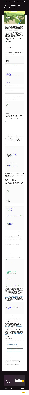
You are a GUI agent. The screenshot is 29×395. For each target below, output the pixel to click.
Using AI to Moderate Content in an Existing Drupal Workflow (15, 348)
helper (13, 297)
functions (15, 297)
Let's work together (8, 381)
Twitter (18, 388)
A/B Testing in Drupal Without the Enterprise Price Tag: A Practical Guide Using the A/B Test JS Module (14, 346)
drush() (8, 297)
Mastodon (22, 388)
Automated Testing (10, 338)
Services (12, 1)
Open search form (24, 1)
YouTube (23, 388)
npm (21, 65)
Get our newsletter (17, 379)
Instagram (20, 388)
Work (20, 1)
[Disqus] (14, 362)
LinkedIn (21, 388)
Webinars (18, 1)
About (9, 1)
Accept (24, 392)
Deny (26, 392)
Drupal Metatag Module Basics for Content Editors (13, 349)
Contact (23, 1)
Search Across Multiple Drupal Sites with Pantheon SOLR (14, 351)
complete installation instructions (15, 64)
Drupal (6, 338)
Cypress (6, 32)
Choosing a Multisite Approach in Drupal (12, 344)
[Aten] (5, 1)
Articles (15, 1)
